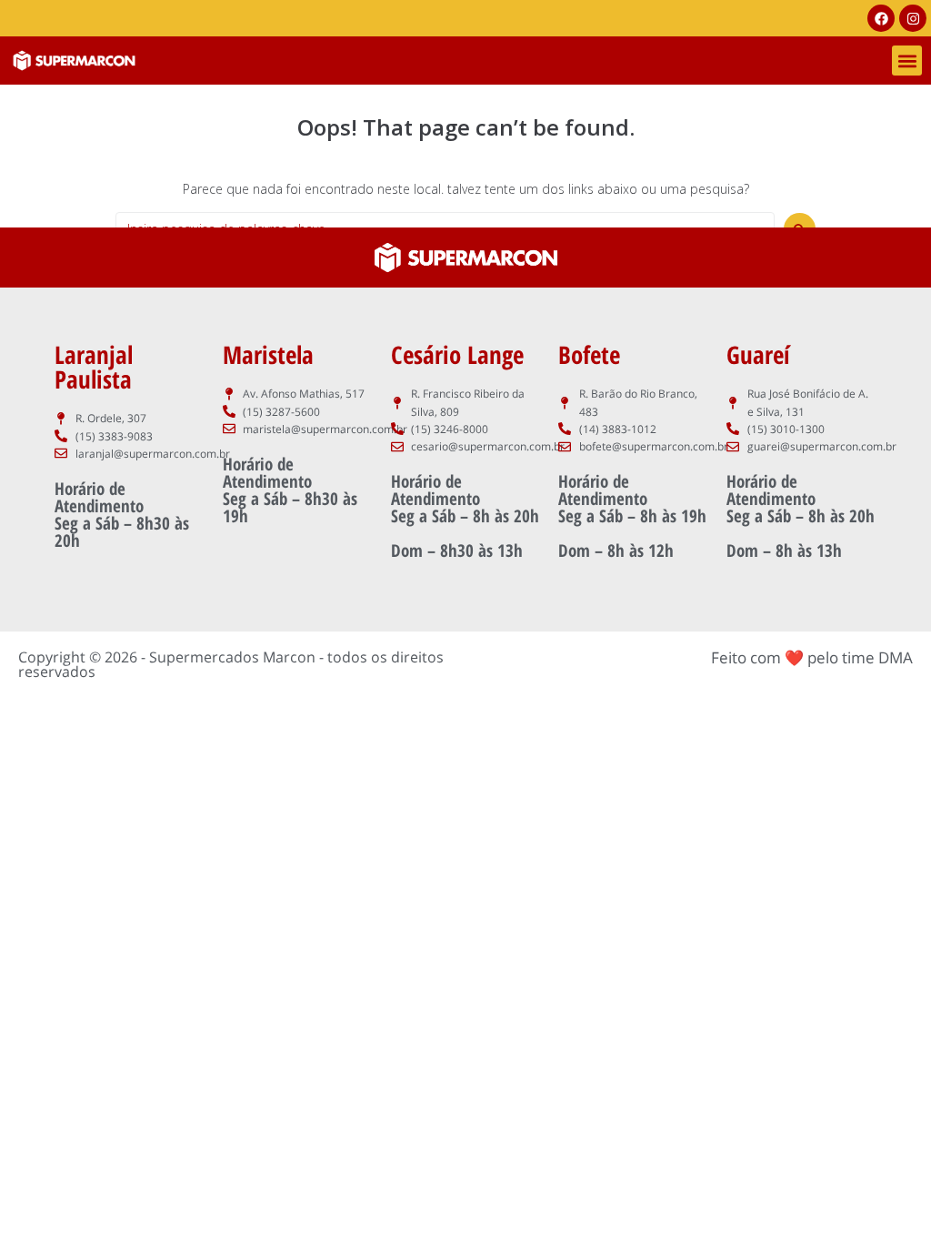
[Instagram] (912, 18)
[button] (907, 60)
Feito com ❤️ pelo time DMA (812, 657)
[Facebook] (881, 18)
